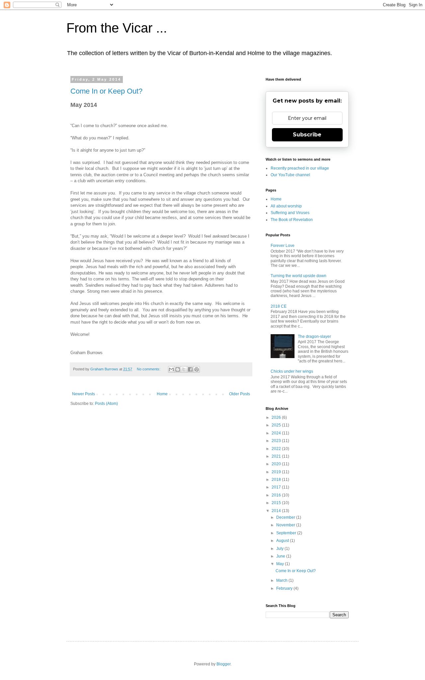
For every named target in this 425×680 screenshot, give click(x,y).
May (280, 564)
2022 (277, 448)
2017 (277, 487)
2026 (277, 417)
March (282, 580)
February (285, 588)
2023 (277, 440)
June (281, 556)
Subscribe (307, 134)
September (286, 533)
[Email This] (171, 369)
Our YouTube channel (290, 175)
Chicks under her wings (292, 371)
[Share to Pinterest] (196, 369)
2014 (277, 510)
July (280, 548)
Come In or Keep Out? (106, 91)
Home (162, 394)
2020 (277, 464)
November (286, 525)
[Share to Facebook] (190, 369)
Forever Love (283, 245)
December (286, 517)
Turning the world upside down (298, 275)
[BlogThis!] (177, 369)
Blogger (223, 664)
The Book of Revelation (292, 219)
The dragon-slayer (314, 336)
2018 (277, 479)
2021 (277, 456)
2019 (277, 472)
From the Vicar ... (116, 28)
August (283, 540)
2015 (277, 502)
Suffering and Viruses (290, 212)
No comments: (149, 369)
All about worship (286, 206)
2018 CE (279, 306)
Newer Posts (83, 394)
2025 (277, 425)
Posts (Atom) (106, 403)
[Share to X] (184, 369)
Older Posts (239, 394)
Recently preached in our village (300, 168)
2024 (277, 433)
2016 (277, 495)
